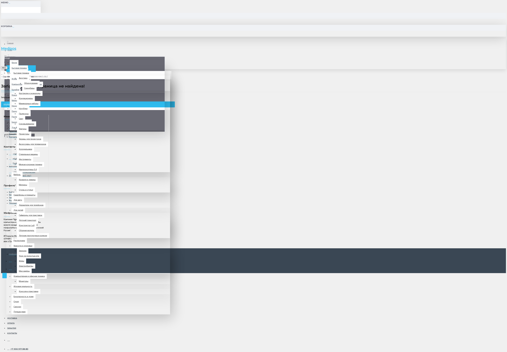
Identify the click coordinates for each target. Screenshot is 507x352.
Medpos (8, 48)
